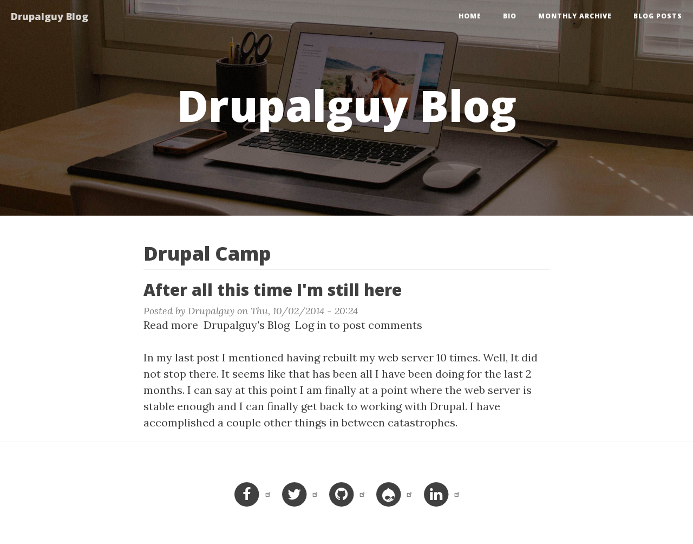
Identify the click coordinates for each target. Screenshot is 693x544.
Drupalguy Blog (49, 16)
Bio (510, 16)
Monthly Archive (575, 16)
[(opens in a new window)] (251, 493)
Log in (310, 325)
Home (470, 16)
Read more (170, 325)
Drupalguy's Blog (247, 325)
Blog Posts (657, 16)
